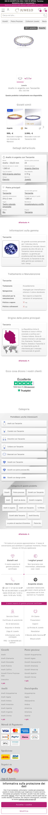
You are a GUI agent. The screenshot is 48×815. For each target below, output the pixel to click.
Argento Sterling (32, 168)
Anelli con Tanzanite (26, 508)
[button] (3, 10)
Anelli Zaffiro (6, 670)
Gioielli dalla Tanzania (17, 516)
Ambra (27, 704)
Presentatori (35, 620)
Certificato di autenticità (12, 620)
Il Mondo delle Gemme (34, 635)
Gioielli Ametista (31, 666)
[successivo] (43, 127)
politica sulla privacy (26, 799)
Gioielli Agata (30, 658)
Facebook (3, 770)
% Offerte (41, 508)
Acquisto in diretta (12, 628)
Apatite (27, 716)
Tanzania (29, 212)
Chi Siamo (35, 616)
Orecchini (5, 679)
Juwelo (28, 179)
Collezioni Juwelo (32, 21)
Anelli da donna (19, 500)
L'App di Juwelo (12, 631)
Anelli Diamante (7, 658)
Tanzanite (7, 193)
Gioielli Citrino (30, 677)
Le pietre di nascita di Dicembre (18, 523)
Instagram (16, 770)
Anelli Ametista (7, 704)
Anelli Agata (6, 697)
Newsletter (35, 631)
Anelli (8, 500)
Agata (27, 697)
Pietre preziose (18, 492)
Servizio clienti (13, 584)
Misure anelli (35, 639)
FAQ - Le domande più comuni (12, 642)
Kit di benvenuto (12, 624)
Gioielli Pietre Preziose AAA (10, 674)
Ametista (28, 712)
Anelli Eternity (34, 516)
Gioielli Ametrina (31, 670)
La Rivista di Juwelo (35, 628)
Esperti (35, 624)
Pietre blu (37, 523)
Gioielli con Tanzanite (36, 492)
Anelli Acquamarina (9, 693)
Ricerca (45, 15)
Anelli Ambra (6, 701)
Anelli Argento (7, 712)
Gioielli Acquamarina (33, 655)
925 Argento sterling (12, 174)
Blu (4, 212)
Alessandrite (30, 701)
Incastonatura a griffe (34, 204)
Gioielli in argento (35, 500)
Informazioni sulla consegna (12, 636)
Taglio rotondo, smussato (9, 205)
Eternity (6, 179)
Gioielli (5, 21)
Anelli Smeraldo (7, 662)
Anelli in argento (9, 508)
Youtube (10, 770)
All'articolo (23, 222)
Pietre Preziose (17, 21)
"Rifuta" (12, 796)
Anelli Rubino (6, 666)
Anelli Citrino (6, 716)
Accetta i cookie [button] (24, 804)
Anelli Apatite (6, 708)
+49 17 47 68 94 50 (12, 588)
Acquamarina (30, 693)
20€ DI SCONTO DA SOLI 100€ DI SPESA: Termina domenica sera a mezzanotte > (24, 2)
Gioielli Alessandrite (33, 662)
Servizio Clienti (13, 616)
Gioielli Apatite (30, 673)
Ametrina (28, 708)
